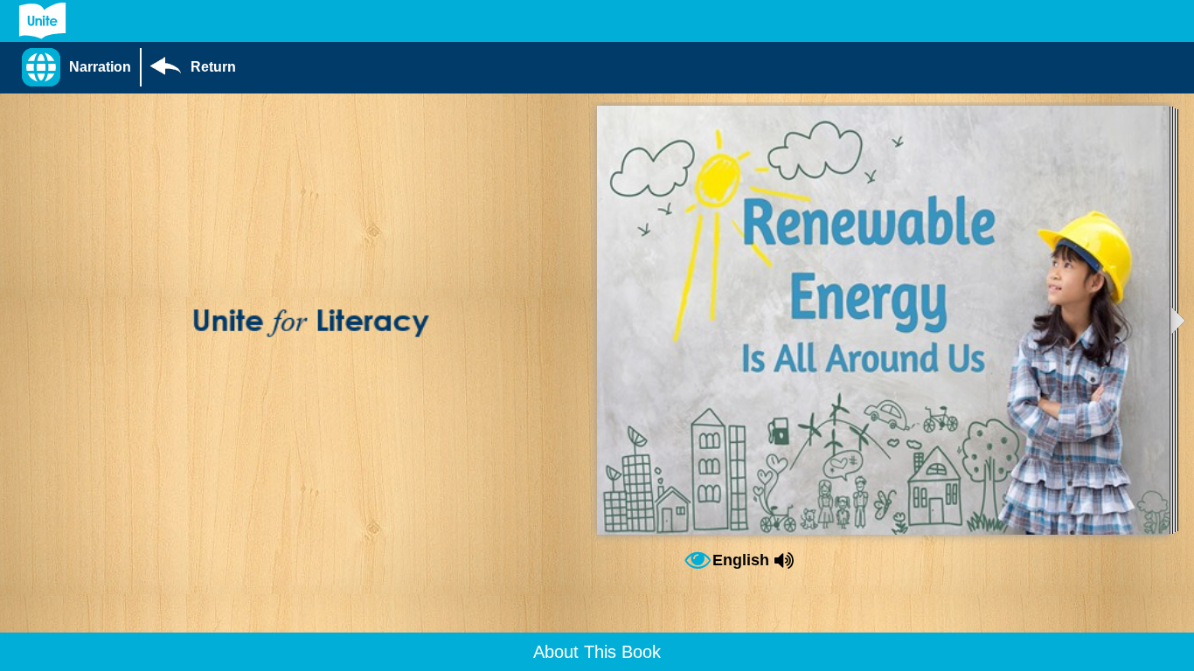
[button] (81, 67)
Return (213, 66)
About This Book (597, 651)
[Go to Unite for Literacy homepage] (42, 21)
